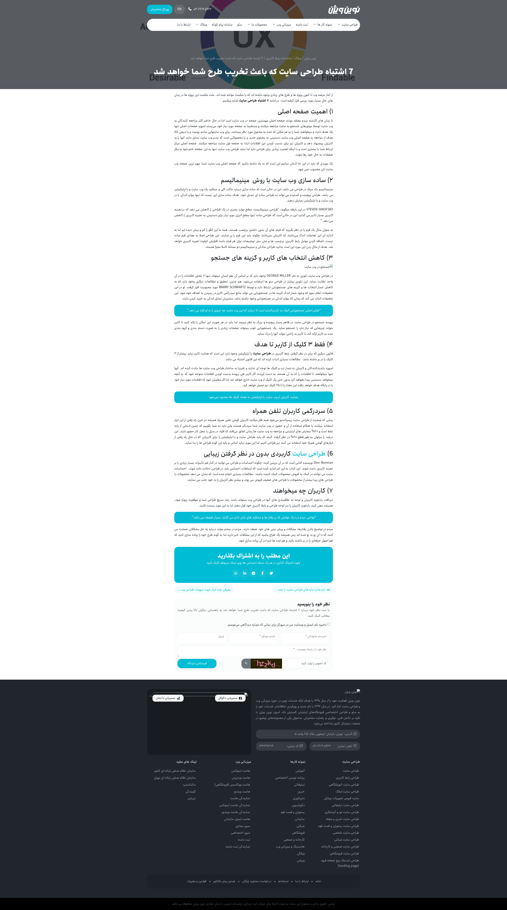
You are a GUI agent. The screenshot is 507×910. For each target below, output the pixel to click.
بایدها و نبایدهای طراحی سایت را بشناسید (300, 589)
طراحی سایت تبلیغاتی (345, 805)
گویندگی (190, 791)
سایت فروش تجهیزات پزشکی (341, 798)
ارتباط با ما (184, 24)
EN (179, 9)
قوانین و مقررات (196, 881)
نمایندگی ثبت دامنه (238, 846)
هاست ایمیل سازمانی (237, 819)
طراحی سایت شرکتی (346, 839)
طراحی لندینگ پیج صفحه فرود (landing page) (340, 863)
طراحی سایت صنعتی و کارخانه (340, 846)
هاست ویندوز (242, 791)
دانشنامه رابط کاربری (279, 58)
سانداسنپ (189, 784)
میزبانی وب (284, 24)
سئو (239, 24)
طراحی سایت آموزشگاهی (344, 784)
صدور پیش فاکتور (224, 881)
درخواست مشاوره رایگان (256, 881)
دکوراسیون (298, 805)
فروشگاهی (298, 832)
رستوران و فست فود (292, 812)
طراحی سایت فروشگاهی (344, 853)
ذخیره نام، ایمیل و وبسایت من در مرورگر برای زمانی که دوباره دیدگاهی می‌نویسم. (276, 624)
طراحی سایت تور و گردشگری (342, 812)
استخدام (283, 881)
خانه (318, 881)
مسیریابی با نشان (166, 698)
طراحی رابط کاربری (347, 777)
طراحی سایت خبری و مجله (342, 819)
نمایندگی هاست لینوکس (234, 805)
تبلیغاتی (299, 784)
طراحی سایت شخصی (346, 832)
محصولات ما (259, 24)
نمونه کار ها (324, 24)
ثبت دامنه (302, 24)
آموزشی (300, 770)
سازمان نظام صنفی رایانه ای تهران (175, 777)
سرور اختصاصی (240, 832)
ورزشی (301, 860)
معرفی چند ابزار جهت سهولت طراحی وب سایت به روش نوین (202, 589)
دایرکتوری (299, 798)
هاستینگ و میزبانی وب (290, 846)
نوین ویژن (310, 58)
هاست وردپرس (241, 777)
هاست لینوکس (240, 770)
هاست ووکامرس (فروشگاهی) (232, 784)
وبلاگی (301, 853)
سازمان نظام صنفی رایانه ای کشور (175, 770)
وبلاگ (203, 24)
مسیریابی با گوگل (228, 698)
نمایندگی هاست (240, 798)
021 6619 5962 (322, 746)
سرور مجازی (242, 826)
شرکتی (300, 826)
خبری (301, 791)
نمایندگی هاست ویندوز (236, 812)
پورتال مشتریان (159, 9)
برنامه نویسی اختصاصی (290, 777)
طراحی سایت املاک (347, 791)
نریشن (192, 798)
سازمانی (300, 819)
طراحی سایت (350, 24)
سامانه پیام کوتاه (222, 24)
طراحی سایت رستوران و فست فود (338, 826)
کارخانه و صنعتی (294, 839)
